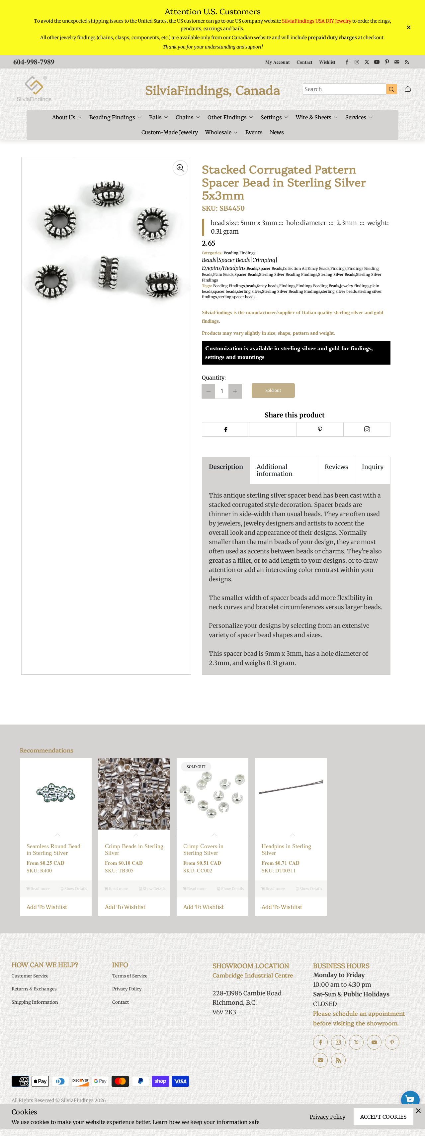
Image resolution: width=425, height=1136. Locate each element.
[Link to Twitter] (367, 62)
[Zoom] (180, 168)
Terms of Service (129, 976)
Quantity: (214, 378)
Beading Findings (240, 261)
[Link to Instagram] (357, 62)
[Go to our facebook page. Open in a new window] (320, 1042)
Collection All (294, 268)
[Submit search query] (391, 89)
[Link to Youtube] (377, 62)
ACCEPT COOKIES (383, 1116)
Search (313, 89)
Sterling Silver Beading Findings (288, 274)
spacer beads (224, 291)
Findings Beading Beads (317, 286)
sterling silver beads (339, 291)
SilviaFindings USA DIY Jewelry (316, 21)
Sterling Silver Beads (336, 274)
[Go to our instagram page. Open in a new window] (338, 1042)
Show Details (75, 888)
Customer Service (30, 976)
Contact (304, 61)
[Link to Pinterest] (387, 62)
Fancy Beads (318, 268)
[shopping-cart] (410, 1100)
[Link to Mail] (397, 62)
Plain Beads (223, 274)
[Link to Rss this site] (407, 62)
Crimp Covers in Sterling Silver (203, 849)
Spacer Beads (246, 274)
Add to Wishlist (47, 907)
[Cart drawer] (407, 89)
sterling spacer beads (236, 296)
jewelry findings (354, 286)
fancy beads (267, 286)
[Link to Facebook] (347, 62)
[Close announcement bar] (408, 27)
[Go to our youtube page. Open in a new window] (374, 1042)
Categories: (212, 253)
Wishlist (327, 61)
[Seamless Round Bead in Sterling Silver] (56, 794)
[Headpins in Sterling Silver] (291, 794)
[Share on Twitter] (272, 429)
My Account (277, 61)
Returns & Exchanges (34, 989)
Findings (338, 268)
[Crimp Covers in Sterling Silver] (212, 794)
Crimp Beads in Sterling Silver (134, 849)
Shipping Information (35, 1002)
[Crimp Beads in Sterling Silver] (134, 794)
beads (251, 286)
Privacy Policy (327, 1117)
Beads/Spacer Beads (264, 268)
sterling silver (249, 291)
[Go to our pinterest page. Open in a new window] (392, 1042)
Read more (40, 888)
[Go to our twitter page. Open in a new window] (356, 1042)
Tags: (207, 286)
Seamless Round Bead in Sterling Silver (53, 849)
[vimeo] (319, 429)
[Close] (418, 1110)
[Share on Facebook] (225, 429)
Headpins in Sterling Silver (286, 849)
